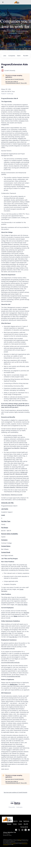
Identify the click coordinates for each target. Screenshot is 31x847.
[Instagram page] (22, 829)
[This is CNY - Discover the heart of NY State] (17, 2)
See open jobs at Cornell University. (14, 79)
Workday (26, 612)
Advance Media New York (9, 832)
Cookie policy (19, 807)
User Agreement (13, 843)
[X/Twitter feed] (19, 829)
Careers (20, 824)
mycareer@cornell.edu (8, 648)
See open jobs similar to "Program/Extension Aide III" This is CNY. (16, 82)
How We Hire (13, 637)
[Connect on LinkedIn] (25, 829)
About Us (15, 821)
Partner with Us (24, 827)
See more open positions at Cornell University (15, 792)
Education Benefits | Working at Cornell (16, 487)
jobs (4, 55)
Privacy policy (12, 807)
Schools (15, 824)
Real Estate (26, 821)
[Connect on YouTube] (28, 829)
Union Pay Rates (22, 604)
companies (11, 55)
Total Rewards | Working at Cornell (11, 494)
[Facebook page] (16, 829)
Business (9, 824)
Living (20, 821)
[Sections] (3, 2)
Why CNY (26, 824)
